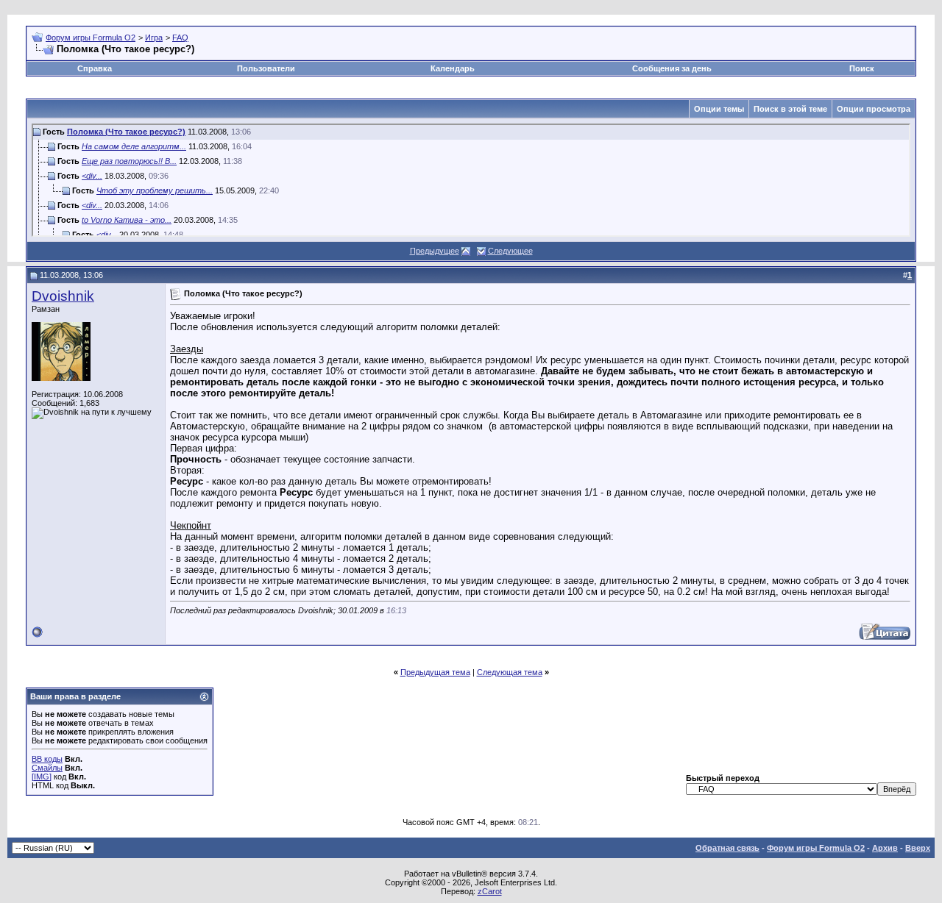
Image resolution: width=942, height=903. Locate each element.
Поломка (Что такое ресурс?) (126, 131)
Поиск (861, 68)
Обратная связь (727, 847)
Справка (94, 68)
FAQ (180, 37)
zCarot (490, 891)
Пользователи (266, 68)
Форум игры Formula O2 (90, 37)
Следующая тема (509, 672)
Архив (885, 847)
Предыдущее (434, 250)
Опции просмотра (873, 108)
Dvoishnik (63, 296)
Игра (154, 37)
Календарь (453, 68)
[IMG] (42, 776)
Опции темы (719, 108)
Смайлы (47, 767)
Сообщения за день (672, 68)
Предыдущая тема (435, 672)
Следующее (510, 250)
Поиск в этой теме (790, 108)
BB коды (47, 758)
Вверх (917, 847)
